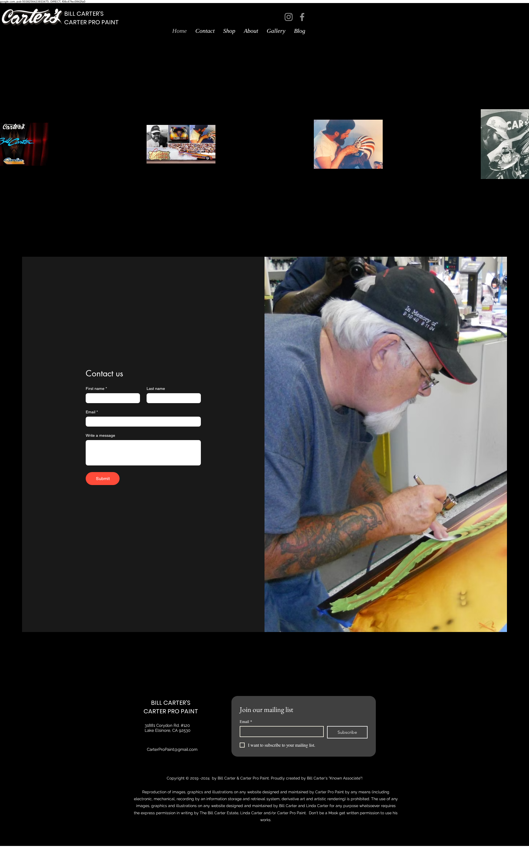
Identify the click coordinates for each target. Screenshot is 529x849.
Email (92, 412)
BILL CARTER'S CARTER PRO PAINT (171, 707)
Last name (156, 388)
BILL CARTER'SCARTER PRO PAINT (91, 17)
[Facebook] (302, 17)
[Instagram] (288, 17)
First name (96, 388)
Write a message (100, 435)
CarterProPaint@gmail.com (172, 749)
